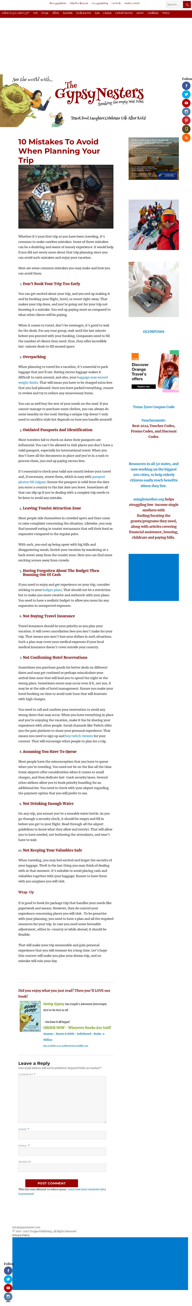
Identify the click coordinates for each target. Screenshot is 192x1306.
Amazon (48, 1033)
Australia (67, 13)
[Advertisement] (154, 577)
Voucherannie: (154, 420)
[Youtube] (185, 101)
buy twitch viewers (79, 736)
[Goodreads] (185, 127)
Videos (165, 13)
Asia (97, 13)
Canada (107, 13)
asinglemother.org (148, 499)
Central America (123, 13)
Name (23, 1129)
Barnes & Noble (65, 1033)
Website (24, 1161)
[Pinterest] (185, 119)
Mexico (140, 13)
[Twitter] (185, 93)
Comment (26, 1074)
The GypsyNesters (57, 3)
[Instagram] (185, 110)
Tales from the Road (79, 3)
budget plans (52, 590)
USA (35, 13)
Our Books (116, 3)
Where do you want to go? (15, 13)
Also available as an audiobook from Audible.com (65, 1046)
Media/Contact (132, 3)
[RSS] (185, 136)
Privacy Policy (20, 1235)
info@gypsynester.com (26, 1227)
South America (83, 13)
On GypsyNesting (100, 3)
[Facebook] (185, 84)
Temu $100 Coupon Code (154, 407)
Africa (55, 13)
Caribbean (153, 13)
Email (24, 1145)
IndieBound (84, 1033)
